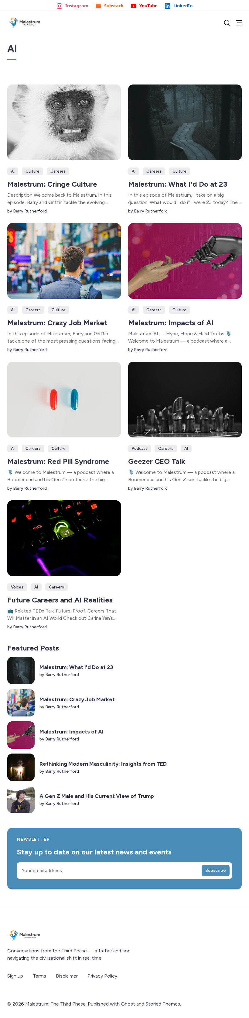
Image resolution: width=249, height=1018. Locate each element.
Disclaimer (67, 976)
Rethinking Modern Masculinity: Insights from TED (103, 764)
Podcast (139, 448)
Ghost (128, 1004)
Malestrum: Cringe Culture (52, 184)
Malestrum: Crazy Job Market (57, 322)
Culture (32, 171)
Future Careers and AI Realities (60, 599)
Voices (17, 587)
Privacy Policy (102, 976)
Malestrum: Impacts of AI (170, 322)
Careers (58, 171)
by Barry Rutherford (27, 211)
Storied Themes (162, 1004)
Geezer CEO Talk (156, 461)
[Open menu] (239, 23)
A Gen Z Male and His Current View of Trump (96, 796)
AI (13, 171)
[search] (227, 23)
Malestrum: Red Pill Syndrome (58, 461)
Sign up (15, 976)
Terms (39, 976)
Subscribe (215, 870)
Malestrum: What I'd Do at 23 (177, 184)
